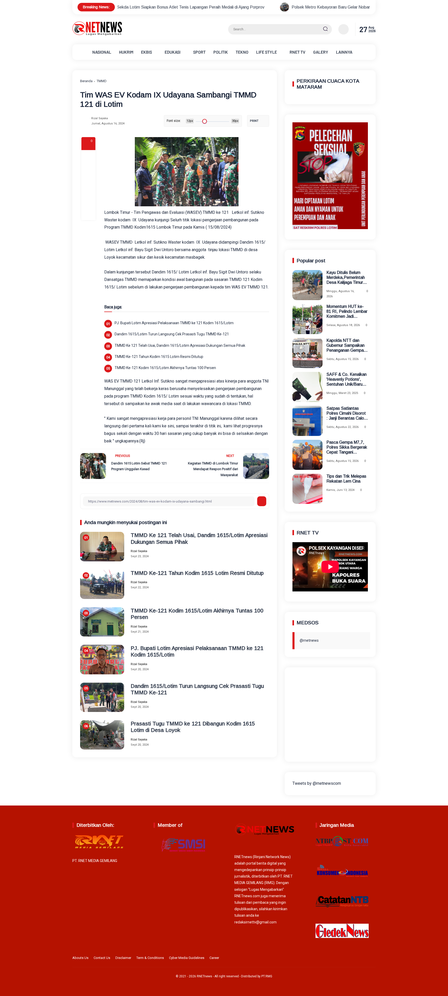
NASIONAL (101, 52)
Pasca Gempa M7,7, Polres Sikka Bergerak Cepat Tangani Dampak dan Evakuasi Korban (346, 447)
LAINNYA (344, 52)
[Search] (325, 29)
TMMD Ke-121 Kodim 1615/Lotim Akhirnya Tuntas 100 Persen (165, 368)
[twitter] (348, 958)
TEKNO (242, 52)
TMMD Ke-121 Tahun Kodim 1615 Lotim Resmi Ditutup (159, 357)
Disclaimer (123, 958)
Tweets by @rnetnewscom (316, 783)
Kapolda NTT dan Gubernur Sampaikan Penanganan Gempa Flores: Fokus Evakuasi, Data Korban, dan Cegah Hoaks (345, 345)
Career (214, 958)
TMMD (102, 81)
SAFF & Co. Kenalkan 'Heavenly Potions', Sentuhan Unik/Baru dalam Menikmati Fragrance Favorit (346, 379)
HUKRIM (126, 52)
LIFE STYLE (266, 52)
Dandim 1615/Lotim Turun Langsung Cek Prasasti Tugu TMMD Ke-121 (172, 334)
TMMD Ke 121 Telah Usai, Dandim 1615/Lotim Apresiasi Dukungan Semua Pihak (180, 345)
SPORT (199, 52)
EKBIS (146, 52)
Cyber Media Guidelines (186, 958)
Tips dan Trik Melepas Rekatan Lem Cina (346, 478)
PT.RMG (266, 976)
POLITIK (220, 52)
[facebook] (88, 157)
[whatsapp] (88, 199)
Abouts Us (80, 958)
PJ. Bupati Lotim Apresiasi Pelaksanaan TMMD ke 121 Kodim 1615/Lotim (174, 323)
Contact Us (102, 958)
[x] (88, 171)
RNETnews (204, 976)
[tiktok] (364, 958)
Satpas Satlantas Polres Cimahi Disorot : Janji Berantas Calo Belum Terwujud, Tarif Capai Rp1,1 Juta (346, 413)
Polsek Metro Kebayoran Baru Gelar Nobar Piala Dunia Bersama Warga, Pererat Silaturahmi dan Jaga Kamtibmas (320, 7)
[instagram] (356, 958)
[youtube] (372, 958)
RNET (297, 52)
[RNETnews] (97, 34)
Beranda (86, 81)
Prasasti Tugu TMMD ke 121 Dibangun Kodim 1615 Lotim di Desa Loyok (193, 726)
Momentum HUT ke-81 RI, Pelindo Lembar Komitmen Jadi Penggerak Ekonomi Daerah (346, 311)
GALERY (320, 52)
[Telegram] (88, 185)
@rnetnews (309, 640)
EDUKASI (172, 52)
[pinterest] (88, 213)
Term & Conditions (150, 958)
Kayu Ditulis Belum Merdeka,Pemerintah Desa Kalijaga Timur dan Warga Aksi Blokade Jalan (345, 277)
